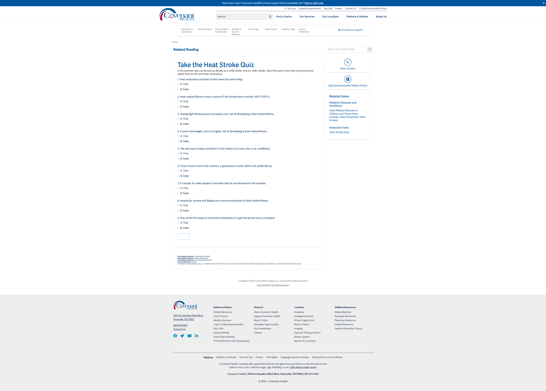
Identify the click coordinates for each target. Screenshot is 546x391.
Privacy (259, 357)
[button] (183, 236)
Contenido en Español (352, 30)
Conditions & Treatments (187, 30)
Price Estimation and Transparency (232, 340)
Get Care (291, 8)
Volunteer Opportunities (266, 324)
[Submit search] (270, 16)
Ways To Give (261, 320)
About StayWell (263, 285)
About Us (381, 16)
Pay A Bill (218, 328)
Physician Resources (345, 320)
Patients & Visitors (357, 16)
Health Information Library (348, 328)
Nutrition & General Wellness (236, 32)
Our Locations (330, 16)
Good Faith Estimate (224, 336)
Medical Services (222, 320)
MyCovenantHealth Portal (374, 8)
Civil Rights (272, 357)
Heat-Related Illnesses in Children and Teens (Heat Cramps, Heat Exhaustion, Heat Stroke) (347, 115)
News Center (271, 29)
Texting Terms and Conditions (327, 357)
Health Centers (205, 29)
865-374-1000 (180, 325)
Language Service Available (295, 357)
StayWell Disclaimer (280, 285)
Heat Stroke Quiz (339, 132)
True (184, 84)
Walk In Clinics (301, 324)
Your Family (254, 29)
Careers (338, 8)
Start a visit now (313, 3)
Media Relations (343, 312)
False (184, 89)
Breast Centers (302, 336)
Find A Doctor (221, 316)
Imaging (298, 328)
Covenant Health (236, 374)
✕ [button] (544, 3)
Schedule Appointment (310, 8)
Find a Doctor (284, 16)
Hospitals (299, 312)
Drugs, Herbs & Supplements (221, 30)
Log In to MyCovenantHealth (228, 324)
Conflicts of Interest (226, 357)
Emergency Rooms (304, 316)
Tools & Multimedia (304, 30)
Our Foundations (262, 328)
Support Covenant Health (267, 316)
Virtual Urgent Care (304, 320)
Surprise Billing (221, 332)
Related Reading (185, 49)
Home (175, 42)
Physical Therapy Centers (307, 332)
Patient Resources (223, 312)
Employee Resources (345, 316)
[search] (346, 49)
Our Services (307, 16)
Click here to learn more (303, 367)
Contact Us (350, 8)
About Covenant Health (266, 312)
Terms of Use (246, 357)
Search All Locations (305, 340)
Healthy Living (288, 29)
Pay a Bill (328, 8)
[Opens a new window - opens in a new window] (175, 336)
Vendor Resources (344, 324)
